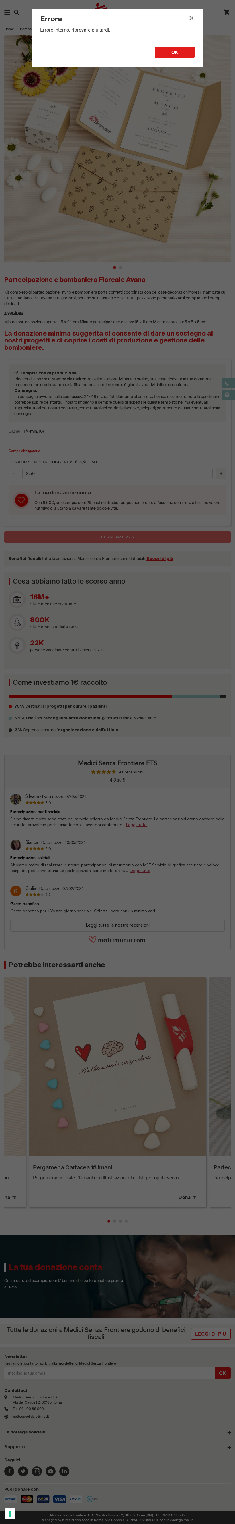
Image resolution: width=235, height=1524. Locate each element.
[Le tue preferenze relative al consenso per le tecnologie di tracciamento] (10, 1513)
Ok (175, 52)
